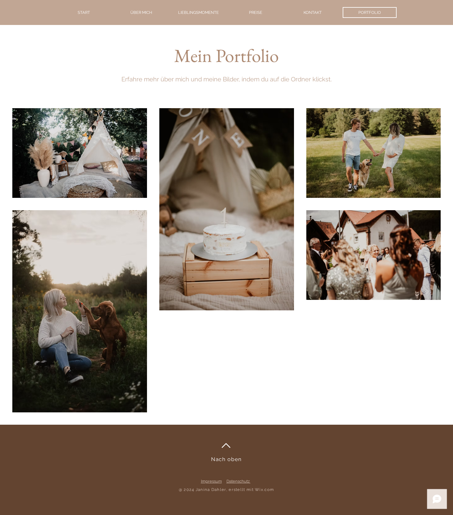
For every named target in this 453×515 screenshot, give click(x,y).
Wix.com (264, 489)
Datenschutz (238, 481)
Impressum (211, 481)
